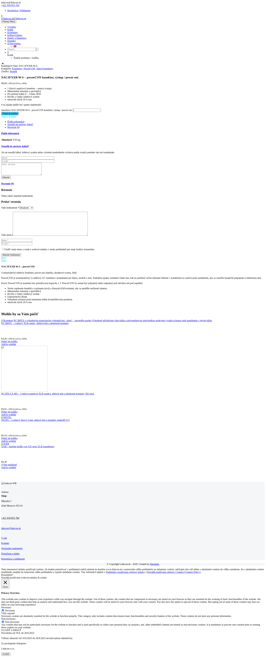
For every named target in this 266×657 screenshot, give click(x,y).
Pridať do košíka (9, 113)
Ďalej (3, 260)
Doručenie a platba (10, 553)
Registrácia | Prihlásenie (18, 10)
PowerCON (29, 68)
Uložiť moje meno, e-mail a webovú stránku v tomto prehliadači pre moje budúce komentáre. (49, 249)
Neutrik (13, 71)
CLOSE (5, 654)
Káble (10, 29)
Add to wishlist (8, 116)
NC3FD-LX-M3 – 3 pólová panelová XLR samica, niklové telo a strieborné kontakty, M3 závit (47, 393)
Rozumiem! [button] (7, 575)
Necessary (10, 610)
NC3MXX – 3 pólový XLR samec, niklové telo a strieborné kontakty (35, 323)
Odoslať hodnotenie (11, 255)
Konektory (12, 32)
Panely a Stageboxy (17, 38)
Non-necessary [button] (8, 619)
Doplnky (11, 40)
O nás (4, 538)
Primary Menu (8, 21)
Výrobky (11, 27)
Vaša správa (7, 235)
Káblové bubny (14, 35)
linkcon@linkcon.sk (11, 528)
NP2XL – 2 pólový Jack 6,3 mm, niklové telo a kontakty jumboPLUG (35, 420)
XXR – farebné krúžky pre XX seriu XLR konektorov (27, 446)
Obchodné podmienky (12, 548)
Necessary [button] (6, 607)
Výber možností (9, 464)
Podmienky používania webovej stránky (125, 572)
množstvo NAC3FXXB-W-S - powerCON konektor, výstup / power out (36, 110)
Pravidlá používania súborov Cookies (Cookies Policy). (174, 572)
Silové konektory (44, 68)
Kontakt (5, 543)
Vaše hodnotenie (10, 207)
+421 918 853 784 (10, 5)
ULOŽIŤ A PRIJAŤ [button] (11, 630)
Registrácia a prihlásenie (13, 559)
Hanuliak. (154, 564)
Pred (3, 257)
